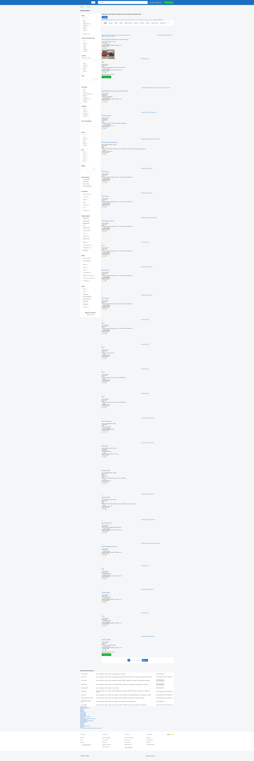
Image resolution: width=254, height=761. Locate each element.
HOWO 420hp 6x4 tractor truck (109, 546)
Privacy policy (105, 739)
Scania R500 (83, 704)
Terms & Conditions (106, 737)
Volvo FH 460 (84, 684)
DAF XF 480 (83, 676)
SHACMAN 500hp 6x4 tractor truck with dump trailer (115, 91)
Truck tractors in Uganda (85, 728)
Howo (103, 245)
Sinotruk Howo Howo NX (108, 220)
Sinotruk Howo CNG (107, 522)
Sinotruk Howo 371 (106, 115)
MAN (103, 62)
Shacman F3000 (106, 470)
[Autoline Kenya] (85, 2)
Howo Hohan (105, 446)
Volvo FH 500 (84, 680)
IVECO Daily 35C (84, 687)
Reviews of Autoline (106, 744)
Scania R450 (83, 691)
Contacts (82, 742)
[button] (103, 48)
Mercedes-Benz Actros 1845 (87, 697)
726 (139, 660)
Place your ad (106, 77)
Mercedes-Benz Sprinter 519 (86, 701)
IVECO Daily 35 (84, 673)
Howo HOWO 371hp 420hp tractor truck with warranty (115, 39)
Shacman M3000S (106, 639)
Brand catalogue (105, 746)
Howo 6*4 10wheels (106, 421)
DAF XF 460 (83, 694)
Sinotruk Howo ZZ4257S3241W (109, 142)
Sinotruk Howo (105, 171)
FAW (103, 569)
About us (82, 737)
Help (81, 739)
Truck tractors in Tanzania (96, 728)
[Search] (99, 2)
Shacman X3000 (106, 497)
